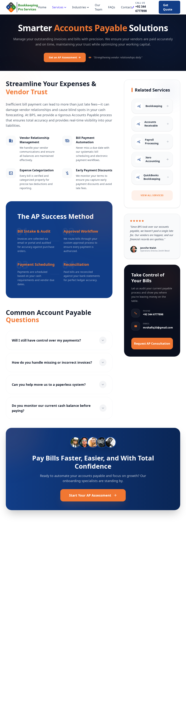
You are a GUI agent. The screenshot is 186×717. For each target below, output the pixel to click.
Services (57, 7)
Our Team (98, 7)
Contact (126, 7)
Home (42, 7)
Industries (79, 7)
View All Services (152, 195)
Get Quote (167, 7)
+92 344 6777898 (141, 9)
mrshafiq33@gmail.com (158, 327)
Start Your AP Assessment (90, 495)
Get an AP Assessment (63, 57)
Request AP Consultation (152, 344)
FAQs (111, 7)
